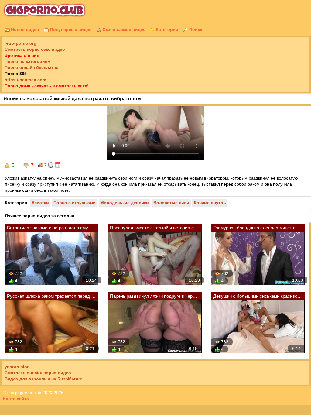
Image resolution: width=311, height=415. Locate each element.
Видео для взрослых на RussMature (43, 378)
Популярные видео (70, 29)
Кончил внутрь (210, 202)
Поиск (195, 29)
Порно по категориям (27, 61)
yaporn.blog (17, 366)
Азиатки (40, 202)
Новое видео (24, 29)
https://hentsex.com (25, 79)
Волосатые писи (171, 202)
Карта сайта (16, 398)
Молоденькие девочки (124, 202)
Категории (166, 29)
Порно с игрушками (74, 202)
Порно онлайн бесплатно (32, 67)
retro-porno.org (20, 43)
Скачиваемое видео (123, 29)
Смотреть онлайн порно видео (38, 372)
